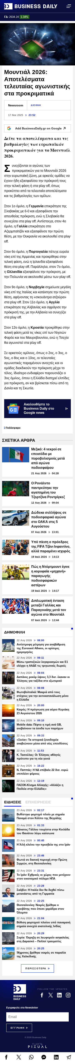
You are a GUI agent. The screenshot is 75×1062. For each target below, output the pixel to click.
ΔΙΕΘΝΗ (36, 105)
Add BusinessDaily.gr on (38, 128)
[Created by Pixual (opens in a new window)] (37, 1045)
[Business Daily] (30, 6)
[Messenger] (44, 1057)
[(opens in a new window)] (6, 1057)
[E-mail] (68, 1057)
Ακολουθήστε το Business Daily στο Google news (39, 408)
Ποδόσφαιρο (13, 427)
